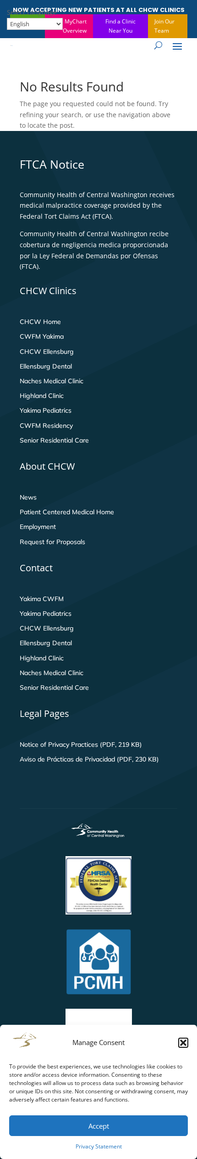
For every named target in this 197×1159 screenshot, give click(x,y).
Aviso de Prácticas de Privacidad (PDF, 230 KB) (89, 759)
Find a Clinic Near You (120, 25)
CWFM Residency (46, 425)
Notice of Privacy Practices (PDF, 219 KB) (81, 744)
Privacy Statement (99, 1146)
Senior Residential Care (54, 440)
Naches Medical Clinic (51, 381)
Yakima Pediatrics (45, 410)
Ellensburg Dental (46, 366)
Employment (38, 527)
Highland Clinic (42, 396)
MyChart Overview (75, 25)
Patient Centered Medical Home (67, 512)
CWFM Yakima (42, 336)
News (28, 497)
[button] (183, 1042)
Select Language (32, 12)
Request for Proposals (52, 542)
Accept (98, 1126)
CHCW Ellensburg (47, 351)
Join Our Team (164, 25)
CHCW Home (40, 322)
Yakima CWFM (42, 599)
